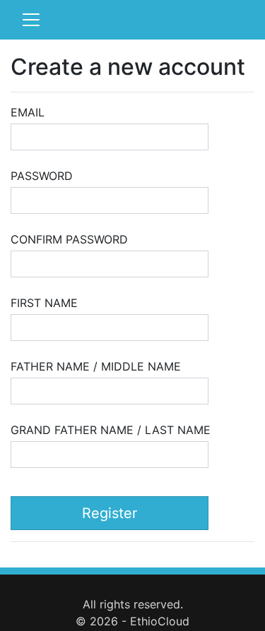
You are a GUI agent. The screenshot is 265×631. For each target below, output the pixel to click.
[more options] (31, 20)
